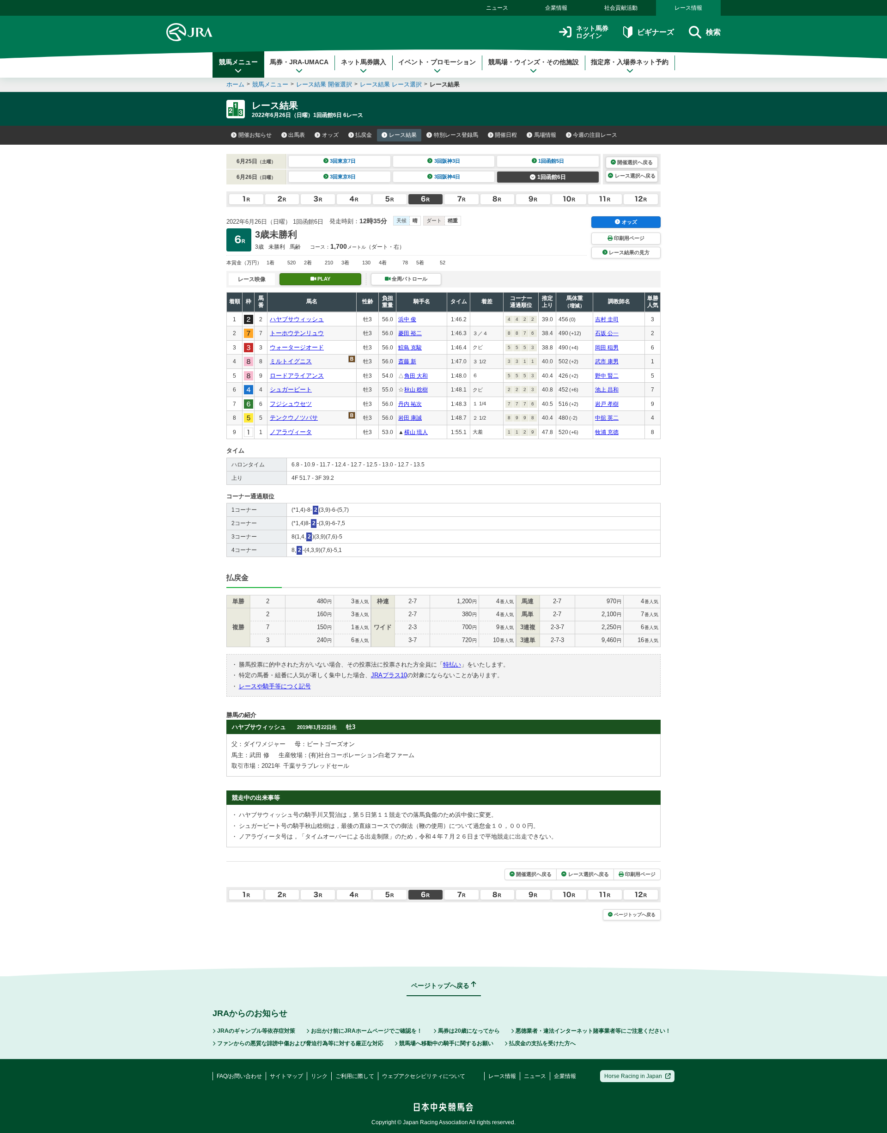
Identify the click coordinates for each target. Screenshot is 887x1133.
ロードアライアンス (297, 375)
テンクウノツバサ (294, 417)
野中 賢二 (607, 376)
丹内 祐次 (410, 404)
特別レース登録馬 (456, 135)
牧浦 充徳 (607, 432)
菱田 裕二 (410, 333)
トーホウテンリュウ (297, 333)
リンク (319, 1076)
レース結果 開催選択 (324, 84)
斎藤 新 (407, 361)
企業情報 (556, 8)
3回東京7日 (343, 161)
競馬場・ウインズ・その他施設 (533, 62)
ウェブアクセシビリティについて (423, 1076)
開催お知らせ (255, 135)
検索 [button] (713, 32)
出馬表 (296, 135)
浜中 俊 (407, 319)
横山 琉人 (416, 432)
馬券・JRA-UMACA (299, 62)
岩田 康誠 (410, 418)
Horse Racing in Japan (633, 1076)
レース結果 (403, 135)
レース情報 (688, 8)
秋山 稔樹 (416, 389)
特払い (452, 664)
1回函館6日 (551, 177)
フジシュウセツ (291, 403)
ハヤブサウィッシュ (297, 319)
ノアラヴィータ (291, 432)
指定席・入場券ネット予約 (629, 62)
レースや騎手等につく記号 (275, 686)
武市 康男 (607, 361)
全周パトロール (409, 279)
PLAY (323, 279)
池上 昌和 (607, 389)
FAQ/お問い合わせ (239, 1076)
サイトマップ (286, 1076)
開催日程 (506, 135)
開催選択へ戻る (635, 162)
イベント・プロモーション (437, 62)
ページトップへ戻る (635, 914)
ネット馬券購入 (363, 62)
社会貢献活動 (621, 8)
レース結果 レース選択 (391, 84)
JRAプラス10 (389, 675)
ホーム (235, 84)
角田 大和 (416, 376)
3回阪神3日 (447, 161)
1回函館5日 (551, 161)
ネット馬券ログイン (592, 32)
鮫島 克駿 (410, 347)
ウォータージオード (297, 347)
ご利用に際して (354, 1076)
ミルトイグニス (291, 361)
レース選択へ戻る (635, 175)
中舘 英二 (607, 418)
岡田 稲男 (607, 347)
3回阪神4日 (447, 176)
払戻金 (363, 135)
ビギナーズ (655, 32)
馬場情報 (545, 135)
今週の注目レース (595, 135)
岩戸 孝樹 (607, 404)
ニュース (497, 8)
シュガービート (291, 389)
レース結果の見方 (629, 252)
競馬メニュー (238, 62)
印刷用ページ (629, 238)
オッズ (330, 135)
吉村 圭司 (607, 319)
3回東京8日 (343, 176)
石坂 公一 (607, 333)
